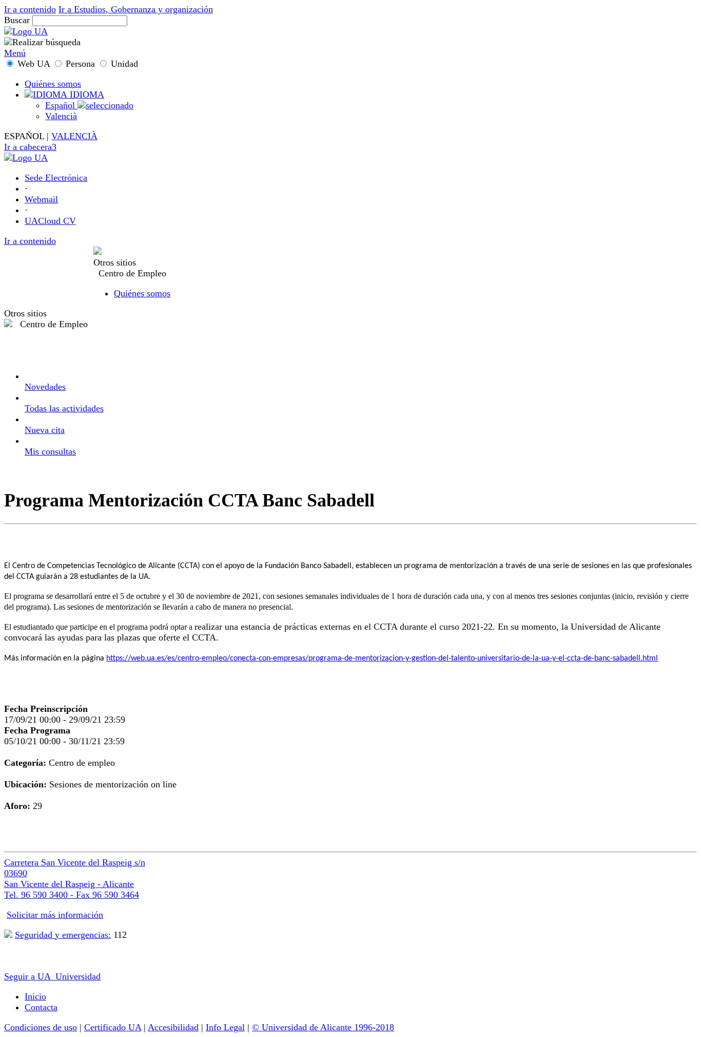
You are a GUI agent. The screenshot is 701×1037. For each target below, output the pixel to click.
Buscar (17, 20)
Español (61, 105)
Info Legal (225, 1027)
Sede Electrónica (56, 178)
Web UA (33, 64)
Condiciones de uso (40, 1027)
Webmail (41, 199)
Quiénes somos (53, 84)
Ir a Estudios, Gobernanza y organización (136, 9)
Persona (80, 64)
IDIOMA (85, 94)
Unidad (123, 64)
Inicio (35, 996)
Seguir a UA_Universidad (52, 976)
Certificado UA (112, 1027)
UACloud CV (50, 221)
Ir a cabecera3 (30, 147)
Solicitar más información (55, 915)
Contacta (41, 1007)
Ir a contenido (30, 9)
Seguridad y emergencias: (63, 935)
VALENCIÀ (74, 136)
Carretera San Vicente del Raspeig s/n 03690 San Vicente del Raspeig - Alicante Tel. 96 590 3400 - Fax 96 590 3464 (74, 878)
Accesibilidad (173, 1027)
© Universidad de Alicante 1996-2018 (323, 1027)
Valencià (61, 116)
